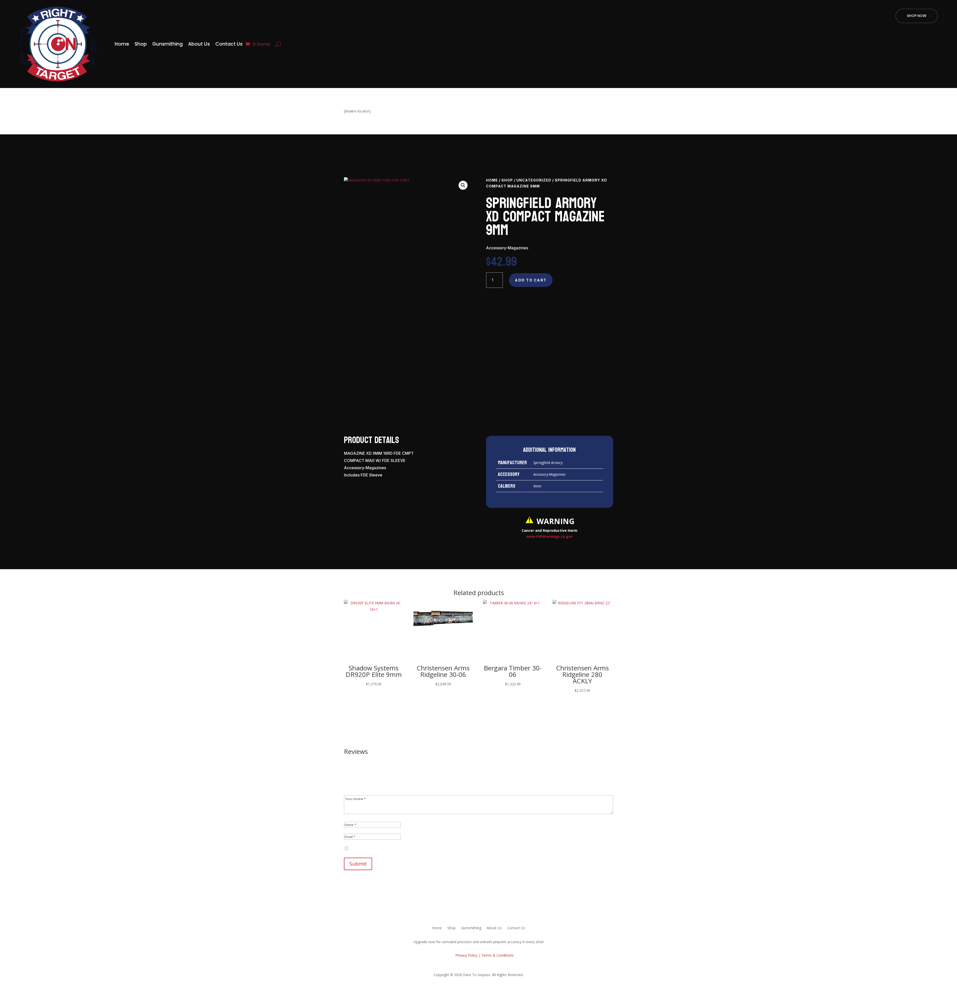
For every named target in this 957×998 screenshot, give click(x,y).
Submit (358, 863)
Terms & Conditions (497, 955)
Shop (141, 44)
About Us (199, 44)
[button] (463, 185)
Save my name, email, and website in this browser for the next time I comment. (414, 848)
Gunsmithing (167, 44)
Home (122, 44)
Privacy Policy (465, 955)
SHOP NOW (916, 15)
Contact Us (228, 44)
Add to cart (531, 280)
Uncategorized (533, 180)
